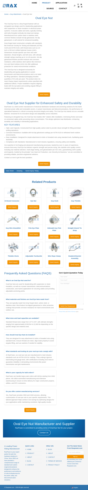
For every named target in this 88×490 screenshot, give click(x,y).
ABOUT (29, 457)
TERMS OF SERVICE (55, 461)
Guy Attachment (15, 14)
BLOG (29, 461)
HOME (29, 449)
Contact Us (44, 433)
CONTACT (30, 465)
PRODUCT (30, 453)
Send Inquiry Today (32, 171)
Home (6, 14)
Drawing (19, 171)
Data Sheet (10, 171)
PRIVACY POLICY (54, 465)
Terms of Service (72, 311)
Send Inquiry (44, 94)
